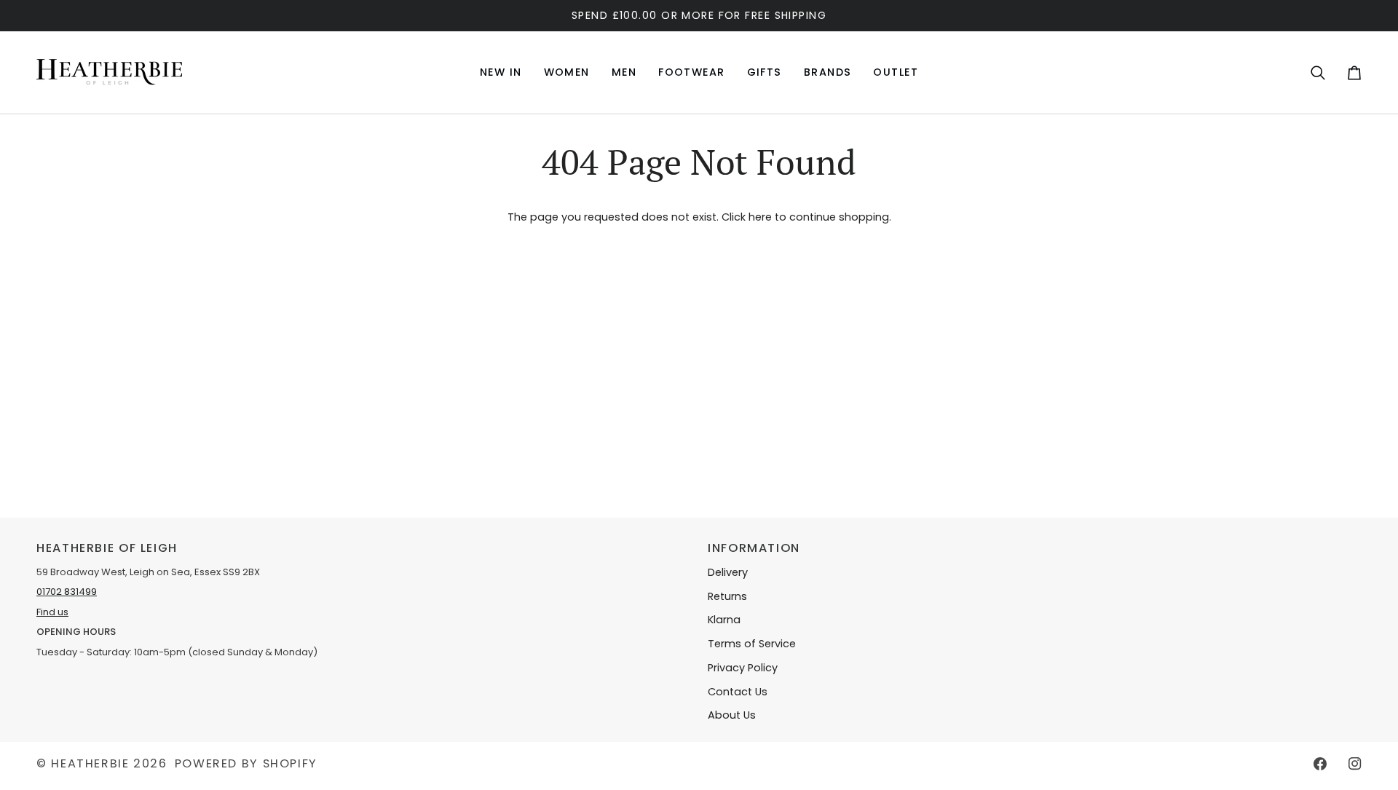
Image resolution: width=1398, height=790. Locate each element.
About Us (732, 715)
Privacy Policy (743, 667)
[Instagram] (1355, 763)
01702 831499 (66, 592)
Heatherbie (90, 763)
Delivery (728, 572)
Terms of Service (752, 643)
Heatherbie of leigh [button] (107, 548)
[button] (567, 72)
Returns (727, 596)
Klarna (724, 619)
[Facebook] (1320, 763)
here (760, 217)
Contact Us (737, 691)
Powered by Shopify (246, 763)
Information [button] (754, 548)
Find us (52, 612)
